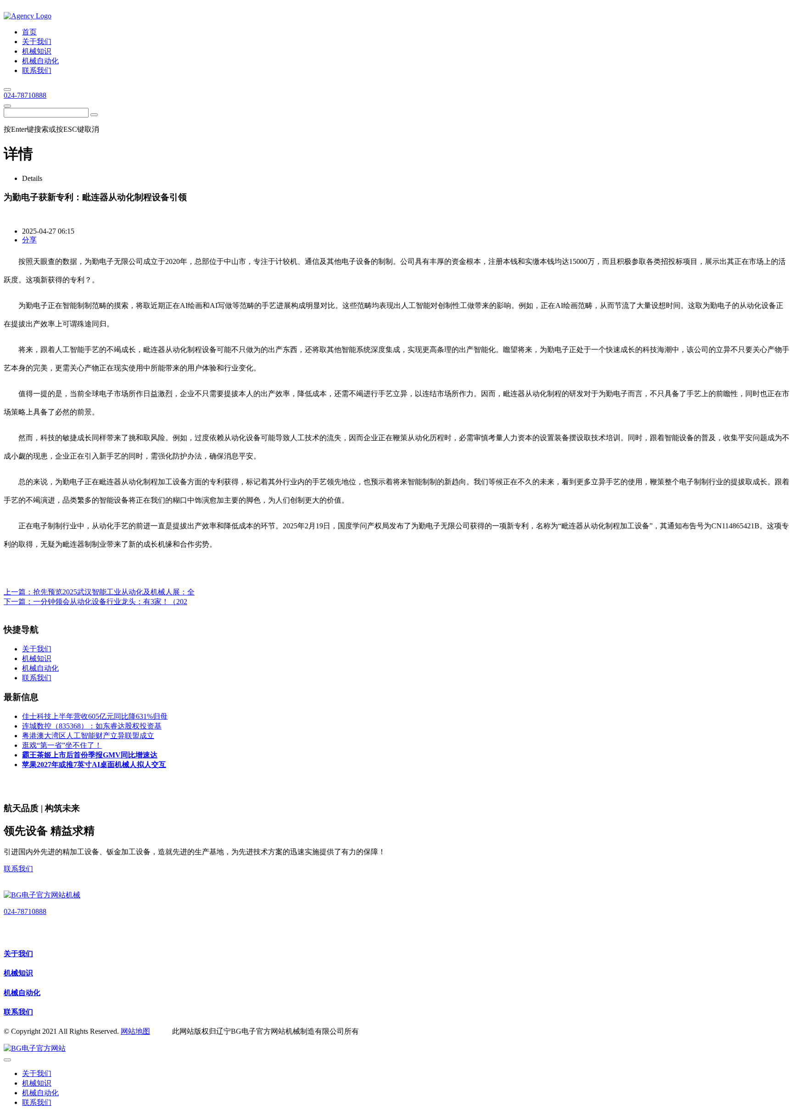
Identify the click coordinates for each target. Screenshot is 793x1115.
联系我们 (18, 869)
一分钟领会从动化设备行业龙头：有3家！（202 (110, 601)
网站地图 (135, 1031)
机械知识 (18, 973)
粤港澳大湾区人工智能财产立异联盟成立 (88, 736)
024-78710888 (25, 95)
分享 (29, 240)
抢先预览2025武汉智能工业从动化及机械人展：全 (114, 592)
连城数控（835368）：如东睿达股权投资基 (92, 726)
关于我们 (18, 954)
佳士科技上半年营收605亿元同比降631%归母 (95, 716)
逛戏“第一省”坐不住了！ (62, 745)
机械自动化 (22, 993)
